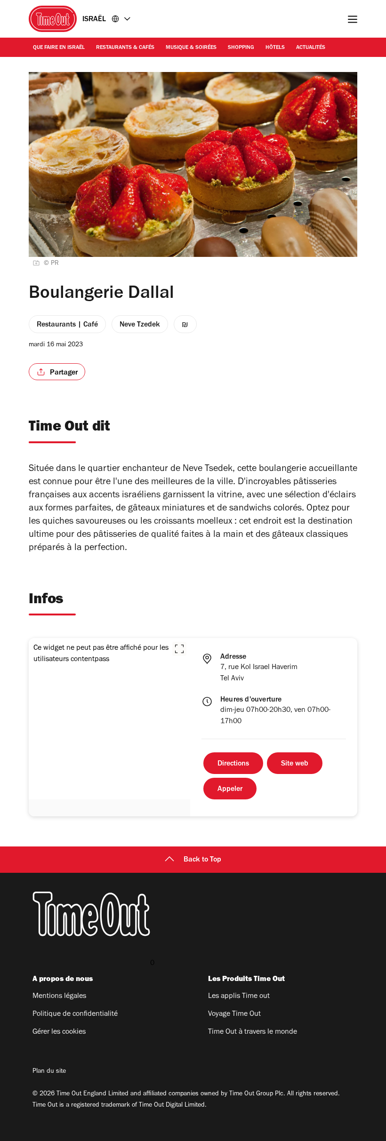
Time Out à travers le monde (252, 1032)
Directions (233, 764)
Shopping (241, 48)
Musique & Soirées (191, 48)
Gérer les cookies (59, 1032)
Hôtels (275, 48)
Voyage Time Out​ (234, 1014)
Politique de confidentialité (75, 1014)
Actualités (310, 48)
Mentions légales (59, 996)
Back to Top (202, 860)
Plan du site (49, 1072)
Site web (294, 764)
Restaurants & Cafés (125, 48)
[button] (179, 649)
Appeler (229, 789)
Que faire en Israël (59, 48)
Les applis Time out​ (239, 996)
